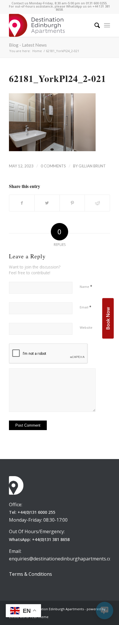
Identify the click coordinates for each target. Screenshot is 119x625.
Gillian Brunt (92, 166)
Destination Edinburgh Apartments (57, 609)
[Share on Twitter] (47, 203)
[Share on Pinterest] (72, 203)
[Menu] (107, 25)
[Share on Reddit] (97, 203)
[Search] (94, 25)
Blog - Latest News (28, 44)
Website (86, 327)
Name (86, 286)
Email (85, 307)
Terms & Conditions (30, 574)
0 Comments (53, 166)
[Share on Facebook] (21, 203)
